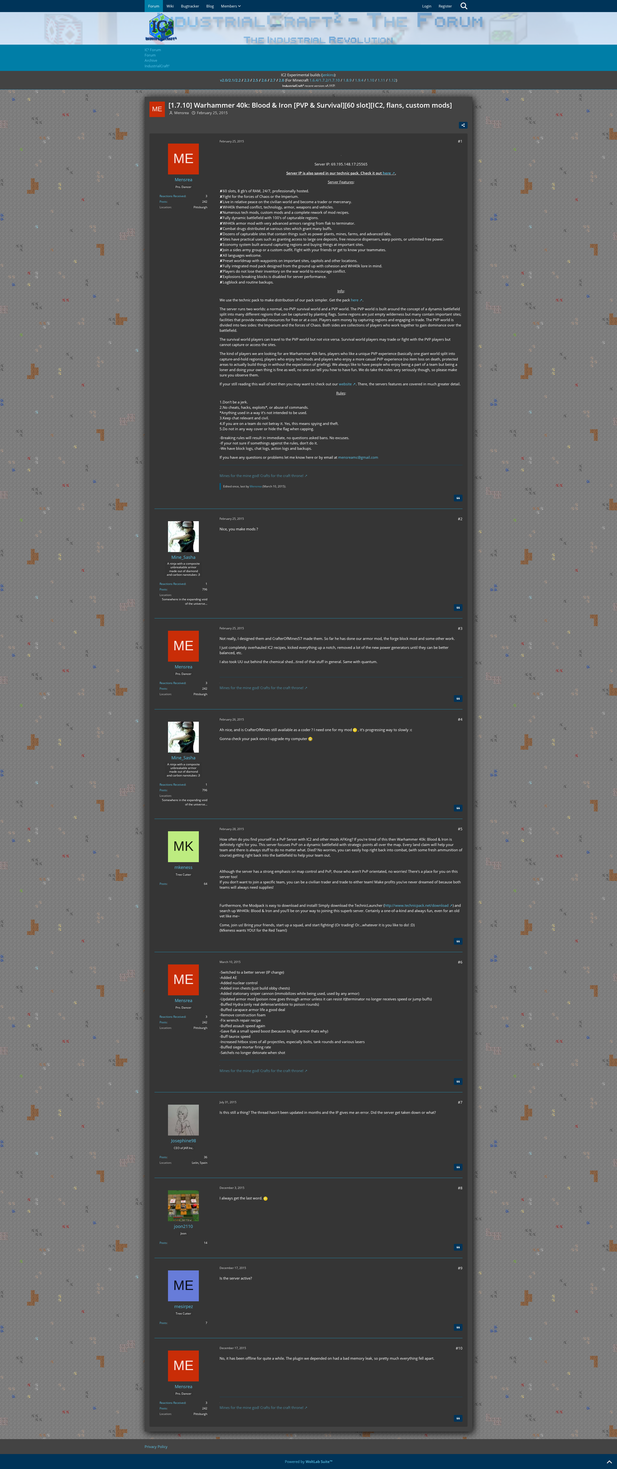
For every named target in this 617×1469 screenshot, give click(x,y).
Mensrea (181, 112)
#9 (460, 1268)
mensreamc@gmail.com (358, 457)
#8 (460, 1187)
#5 (460, 828)
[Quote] (458, 498)
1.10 (370, 80)
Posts (163, 202)
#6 (460, 962)
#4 (460, 719)
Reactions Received (172, 196)
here (387, 173)
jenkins (328, 74)
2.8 (281, 80)
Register (445, 6)
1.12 (392, 80)
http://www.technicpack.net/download (416, 905)
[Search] (464, 6)
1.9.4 (359, 80)
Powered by (308, 1461)
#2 (460, 518)
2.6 (264, 80)
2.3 (246, 80)
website (345, 383)
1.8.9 (347, 80)
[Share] (463, 125)
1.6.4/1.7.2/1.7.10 (324, 80)
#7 (460, 1102)
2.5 (255, 80)
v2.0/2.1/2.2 (230, 80)
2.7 (272, 80)
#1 (460, 141)
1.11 (381, 80)
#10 (459, 1348)
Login (426, 6)
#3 (460, 628)
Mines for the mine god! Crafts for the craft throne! (261, 475)
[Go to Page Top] (609, 1462)
